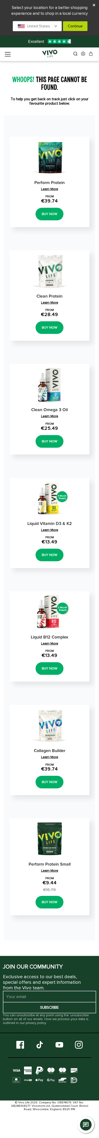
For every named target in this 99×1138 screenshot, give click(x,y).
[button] (37, 26)
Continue (75, 26)
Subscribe (49, 1007)
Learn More (49, 189)
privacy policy (36, 1023)
